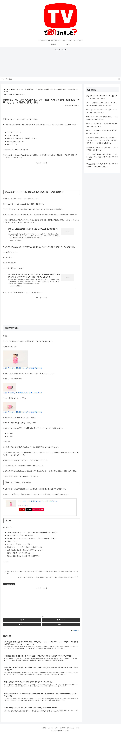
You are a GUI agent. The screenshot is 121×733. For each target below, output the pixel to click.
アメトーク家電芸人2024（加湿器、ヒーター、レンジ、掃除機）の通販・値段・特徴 (102, 104)
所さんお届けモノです (10, 584)
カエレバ (26, 505)
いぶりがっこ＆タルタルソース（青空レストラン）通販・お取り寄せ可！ (101, 111)
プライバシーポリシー (54, 728)
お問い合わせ (70, 728)
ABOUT (63, 728)
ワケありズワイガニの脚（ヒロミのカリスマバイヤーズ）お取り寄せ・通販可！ (101, 165)
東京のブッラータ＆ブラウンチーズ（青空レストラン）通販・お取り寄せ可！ (101, 97)
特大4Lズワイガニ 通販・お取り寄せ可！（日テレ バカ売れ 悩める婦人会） (102, 118)
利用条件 (44, 728)
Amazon (29, 509)
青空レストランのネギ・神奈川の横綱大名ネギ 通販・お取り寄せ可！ (101, 125)
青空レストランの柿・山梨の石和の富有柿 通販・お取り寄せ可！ (101, 132)
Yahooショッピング (38, 509)
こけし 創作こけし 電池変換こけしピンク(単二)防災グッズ (37, 501)
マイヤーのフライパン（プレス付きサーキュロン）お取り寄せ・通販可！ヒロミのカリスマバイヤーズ (101, 156)
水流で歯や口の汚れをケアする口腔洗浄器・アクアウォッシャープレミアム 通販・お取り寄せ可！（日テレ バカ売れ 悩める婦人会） (102, 140)
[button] (119, 79)
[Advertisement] (60, 62)
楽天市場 (22, 509)
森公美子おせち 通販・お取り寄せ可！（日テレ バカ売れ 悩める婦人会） (102, 148)
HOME (77, 728)
